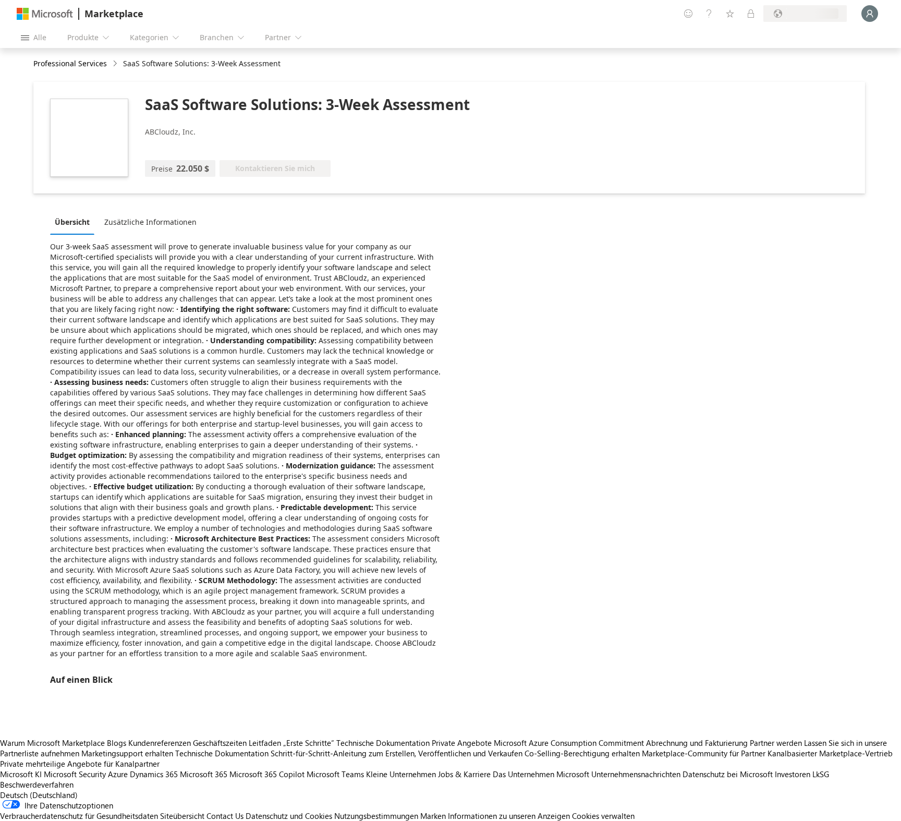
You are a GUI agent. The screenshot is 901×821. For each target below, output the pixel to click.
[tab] (75, 221)
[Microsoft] (45, 14)
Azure (118, 774)
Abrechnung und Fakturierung (697, 743)
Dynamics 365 (154, 774)
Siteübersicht (182, 816)
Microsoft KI (21, 774)
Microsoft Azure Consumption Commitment (570, 743)
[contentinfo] (116, 64)
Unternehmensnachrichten (635, 774)
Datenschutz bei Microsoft (728, 774)
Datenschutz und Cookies (289, 816)
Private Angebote (462, 743)
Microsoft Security (75, 774)
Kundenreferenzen (159, 743)
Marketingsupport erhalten (127, 753)
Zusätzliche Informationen (150, 222)
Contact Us (224, 816)
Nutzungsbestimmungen (376, 816)
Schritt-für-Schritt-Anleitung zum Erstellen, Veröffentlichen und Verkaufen (396, 753)
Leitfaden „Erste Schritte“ (291, 743)
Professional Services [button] (70, 63)
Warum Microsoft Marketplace (52, 743)
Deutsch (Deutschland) (39, 795)
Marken (433, 816)
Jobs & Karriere (464, 774)
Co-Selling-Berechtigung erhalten (582, 753)
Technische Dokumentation (383, 743)
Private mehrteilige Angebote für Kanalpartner (80, 763)
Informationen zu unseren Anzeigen (509, 816)
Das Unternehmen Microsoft (541, 774)
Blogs (116, 743)
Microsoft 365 (203, 774)
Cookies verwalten (603, 816)
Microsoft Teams (335, 774)
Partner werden (776, 743)
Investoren (792, 774)
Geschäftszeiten (220, 743)
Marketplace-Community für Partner (703, 753)
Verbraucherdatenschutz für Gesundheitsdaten (79, 816)
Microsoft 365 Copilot (267, 774)
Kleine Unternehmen (401, 774)
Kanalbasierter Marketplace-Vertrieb (830, 753)
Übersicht (72, 222)
